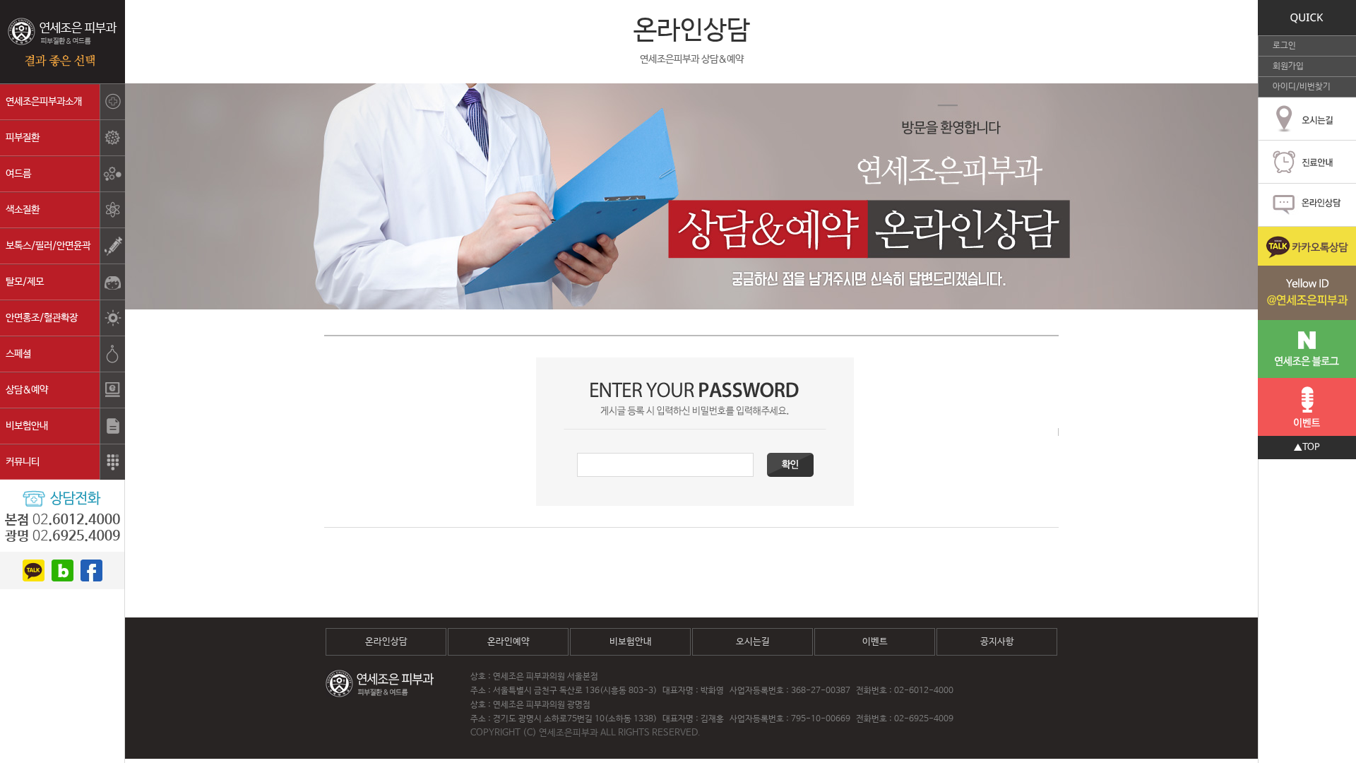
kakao (33, 570)
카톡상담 (1307, 273)
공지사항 (997, 642)
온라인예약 (508, 642)
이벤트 (875, 642)
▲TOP (1307, 447)
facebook (91, 570)
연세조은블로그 (1307, 349)
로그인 (1284, 46)
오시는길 (753, 642)
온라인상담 (386, 642)
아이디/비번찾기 (1302, 87)
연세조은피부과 (62, 41)
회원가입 (1288, 66)
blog (62, 570)
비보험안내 (630, 642)
